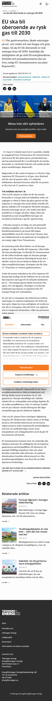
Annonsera (6, 642)
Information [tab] (26, 324)
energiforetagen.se (10, 680)
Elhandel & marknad (22, 79)
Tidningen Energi (9, 633)
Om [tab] (42, 324)
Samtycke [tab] (9, 324)
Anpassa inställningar (24, 375)
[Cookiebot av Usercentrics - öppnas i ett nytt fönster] (38, 317)
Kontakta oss (7, 628)
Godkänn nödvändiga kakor (26, 382)
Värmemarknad (24, 77)
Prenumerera (26, 136)
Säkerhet (36, 77)
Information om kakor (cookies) (15, 646)
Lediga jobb (7, 637)
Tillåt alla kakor (26, 367)
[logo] (12, 4)
